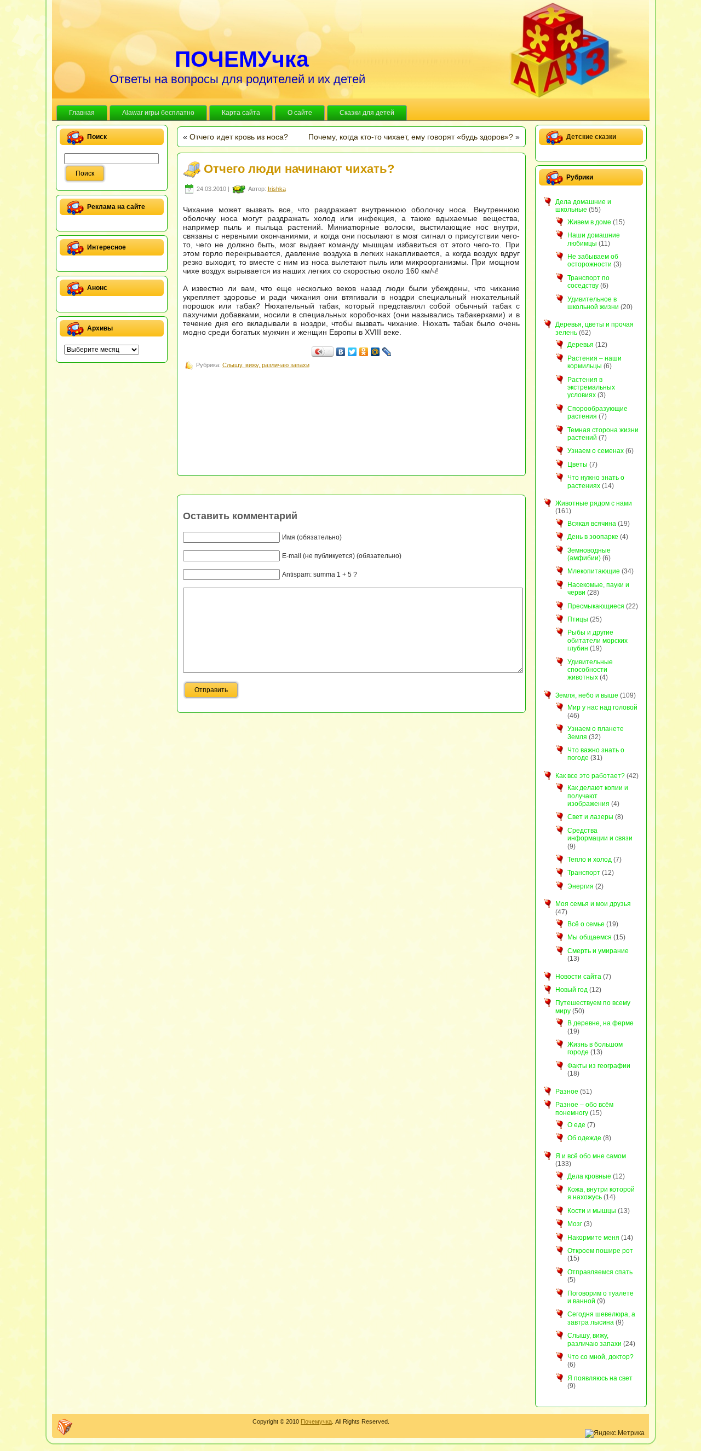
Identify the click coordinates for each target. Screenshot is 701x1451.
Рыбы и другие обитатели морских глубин (597, 640)
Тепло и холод (589, 859)
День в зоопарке (592, 537)
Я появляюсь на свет (600, 1378)
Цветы (577, 464)
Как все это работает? (590, 776)
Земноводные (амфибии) (589, 554)
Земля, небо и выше (586, 695)
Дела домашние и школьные (583, 205)
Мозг (574, 1224)
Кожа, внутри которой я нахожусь (601, 1193)
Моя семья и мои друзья (593, 904)
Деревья (580, 345)
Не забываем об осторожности (592, 260)
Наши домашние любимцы (593, 239)
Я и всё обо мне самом (590, 1156)
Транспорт (583, 873)
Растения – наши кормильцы (594, 362)
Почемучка (316, 1421)
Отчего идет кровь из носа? (238, 136)
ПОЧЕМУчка (242, 59)
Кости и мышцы (591, 1211)
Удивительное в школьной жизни (593, 303)
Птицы (577, 619)
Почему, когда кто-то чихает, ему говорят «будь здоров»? (410, 136)
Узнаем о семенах (595, 451)
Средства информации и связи (600, 834)
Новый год (571, 990)
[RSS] (64, 1427)
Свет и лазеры (590, 817)
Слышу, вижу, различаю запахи (265, 365)
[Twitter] (352, 352)
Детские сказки (591, 137)
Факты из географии (598, 1066)
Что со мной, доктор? (600, 1357)
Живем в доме (589, 222)
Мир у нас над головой (602, 707)
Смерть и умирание (598, 951)
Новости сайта (578, 976)
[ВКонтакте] (341, 352)
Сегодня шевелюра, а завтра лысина (601, 1318)
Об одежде (584, 1138)
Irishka (277, 188)
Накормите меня (593, 1237)
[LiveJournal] (387, 352)
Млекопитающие (593, 571)
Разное (566, 1091)
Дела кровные (589, 1176)
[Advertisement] (382, 396)
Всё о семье (586, 924)
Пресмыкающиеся (595, 606)
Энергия (580, 886)
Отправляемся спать (600, 1272)
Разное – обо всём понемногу (584, 1108)
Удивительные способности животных (590, 670)
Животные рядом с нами (593, 503)
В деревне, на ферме (600, 1023)
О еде (576, 1125)
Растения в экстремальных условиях (591, 387)
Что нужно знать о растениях (595, 481)
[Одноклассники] (364, 352)
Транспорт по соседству (588, 281)
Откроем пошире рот (600, 1251)
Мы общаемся (589, 937)
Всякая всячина (591, 523)
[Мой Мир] (375, 352)
